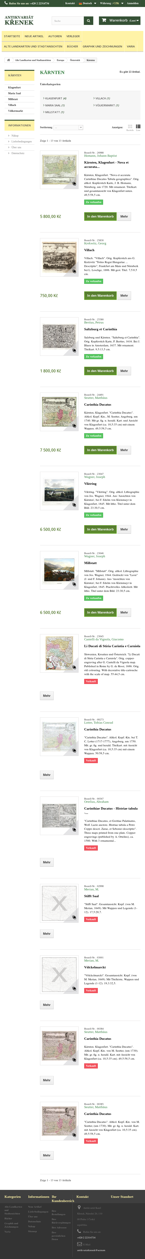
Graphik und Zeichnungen (102, 46)
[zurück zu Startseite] (8, 60)
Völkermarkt (15, 111)
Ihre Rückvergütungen (61, 1220)
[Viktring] (59, 491)
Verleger (73, 36)
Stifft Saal (91, 896)
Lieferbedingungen (21, 141)
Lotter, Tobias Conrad (98, 722)
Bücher (72, 46)
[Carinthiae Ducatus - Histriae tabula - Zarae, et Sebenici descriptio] (59, 815)
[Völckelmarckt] (59, 974)
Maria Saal (14, 93)
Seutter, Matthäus (95, 398)
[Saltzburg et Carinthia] (59, 336)
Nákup (15, 135)
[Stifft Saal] (59, 903)
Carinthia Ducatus (97, 404)
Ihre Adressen (59, 1227)
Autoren (55, 36)
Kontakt (70, 3)
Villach (12, 105)
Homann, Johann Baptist (100, 155)
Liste (138, 130)
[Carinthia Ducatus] (59, 411)
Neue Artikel (34, 36)
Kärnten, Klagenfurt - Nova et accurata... (106, 165)
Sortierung (46, 127)
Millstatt (13, 99)
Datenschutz (17, 153)
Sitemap (32, 1231)
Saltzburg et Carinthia (100, 329)
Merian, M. (91, 889)
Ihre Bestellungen (58, 1212)
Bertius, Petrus (94, 322)
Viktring (90, 484)
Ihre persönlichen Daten (58, 1235)
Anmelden (133, 3)
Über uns (16, 147)
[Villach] (59, 257)
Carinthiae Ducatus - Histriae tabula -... (111, 811)
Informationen (19, 125)
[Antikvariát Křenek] (25, 20)
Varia (131, 46)
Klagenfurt (14, 87)
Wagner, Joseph (94, 477)
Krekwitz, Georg (95, 243)
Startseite (12, 36)
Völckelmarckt (95, 967)
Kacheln (130, 130)
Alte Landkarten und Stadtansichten (33, 46)
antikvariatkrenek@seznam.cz (92, 1250)
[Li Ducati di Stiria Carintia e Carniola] (59, 653)
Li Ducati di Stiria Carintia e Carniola (112, 646)
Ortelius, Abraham (96, 802)
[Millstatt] (59, 570)
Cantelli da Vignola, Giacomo (104, 639)
